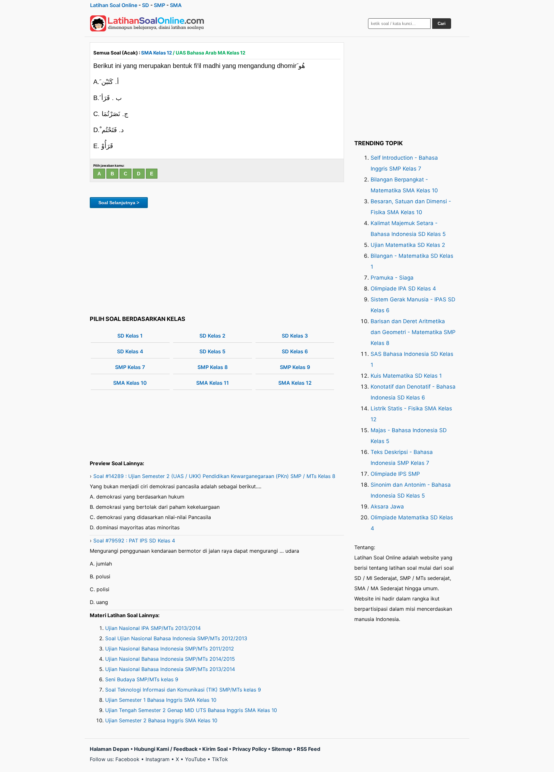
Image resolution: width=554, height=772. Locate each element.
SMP (159, 5)
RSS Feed (308, 749)
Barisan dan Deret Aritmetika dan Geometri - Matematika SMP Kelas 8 (413, 332)
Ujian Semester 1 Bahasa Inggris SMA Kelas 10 (160, 700)
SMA (176, 5)
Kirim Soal (215, 749)
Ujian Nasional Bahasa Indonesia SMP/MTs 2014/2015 (170, 659)
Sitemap (282, 749)
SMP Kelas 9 (295, 367)
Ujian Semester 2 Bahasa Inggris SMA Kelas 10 (161, 720)
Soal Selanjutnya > (118, 202)
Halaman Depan (109, 749)
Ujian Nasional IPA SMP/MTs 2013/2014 (153, 628)
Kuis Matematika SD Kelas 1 (406, 376)
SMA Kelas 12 (156, 53)
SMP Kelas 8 (212, 367)
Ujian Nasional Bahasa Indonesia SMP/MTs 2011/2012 (169, 648)
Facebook (127, 759)
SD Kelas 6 (295, 351)
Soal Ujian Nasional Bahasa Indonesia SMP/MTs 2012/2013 (176, 638)
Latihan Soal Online (113, 5)
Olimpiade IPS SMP (395, 474)
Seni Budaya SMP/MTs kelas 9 (141, 679)
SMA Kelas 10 (130, 383)
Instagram (158, 759)
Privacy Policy (249, 749)
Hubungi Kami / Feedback (165, 749)
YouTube (195, 759)
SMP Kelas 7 (130, 367)
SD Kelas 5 (212, 351)
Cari (442, 23)
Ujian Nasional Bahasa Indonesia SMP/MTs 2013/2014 (170, 669)
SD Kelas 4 (130, 351)
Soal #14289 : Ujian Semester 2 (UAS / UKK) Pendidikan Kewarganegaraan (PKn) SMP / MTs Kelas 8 (214, 476)
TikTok (220, 759)
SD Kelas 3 (295, 335)
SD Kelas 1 (130, 335)
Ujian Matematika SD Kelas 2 (408, 245)
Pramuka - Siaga (392, 277)
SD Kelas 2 (212, 335)
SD (145, 5)
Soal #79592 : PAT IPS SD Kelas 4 (134, 540)
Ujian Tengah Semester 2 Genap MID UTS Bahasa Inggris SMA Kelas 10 (191, 710)
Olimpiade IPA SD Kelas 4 (403, 288)
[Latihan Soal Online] (147, 23)
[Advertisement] (216, 261)
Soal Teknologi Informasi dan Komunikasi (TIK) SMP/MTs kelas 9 (183, 689)
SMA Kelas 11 (212, 383)
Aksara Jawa (387, 506)
